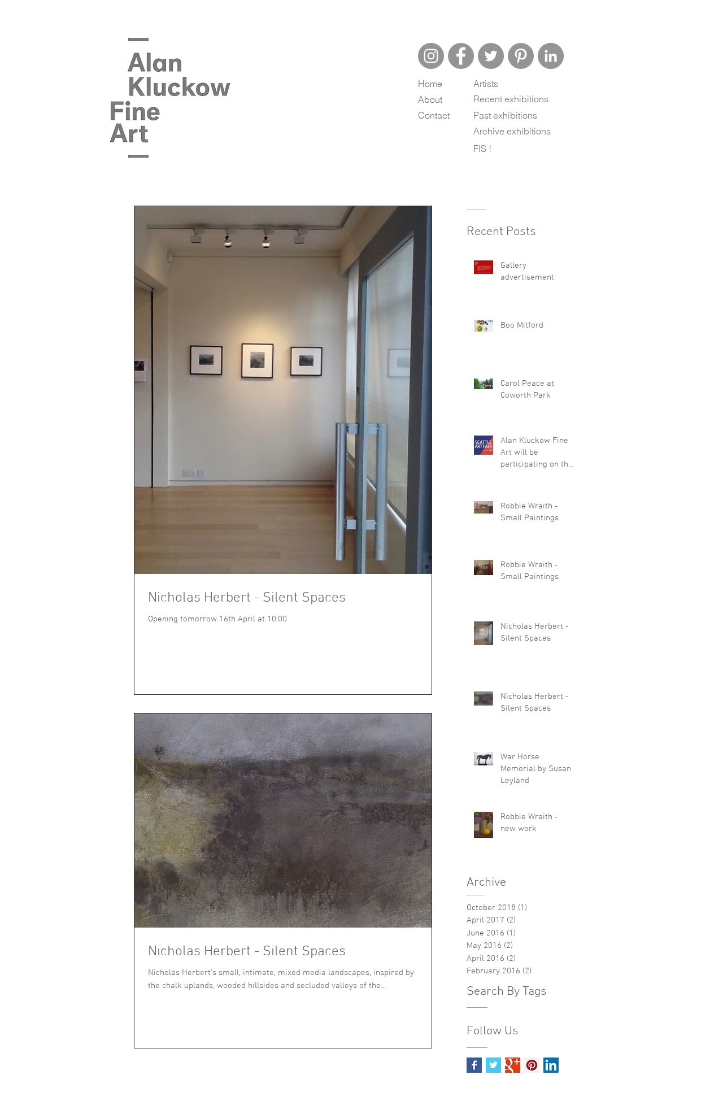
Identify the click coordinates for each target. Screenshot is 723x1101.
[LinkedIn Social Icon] (551, 1065)
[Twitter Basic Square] (493, 1065)
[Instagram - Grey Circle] (431, 56)
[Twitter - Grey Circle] (491, 56)
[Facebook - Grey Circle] (461, 56)
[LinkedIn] (551, 56)
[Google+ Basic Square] (512, 1065)
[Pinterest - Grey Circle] (521, 56)
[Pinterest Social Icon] (531, 1065)
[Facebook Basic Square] (474, 1065)
